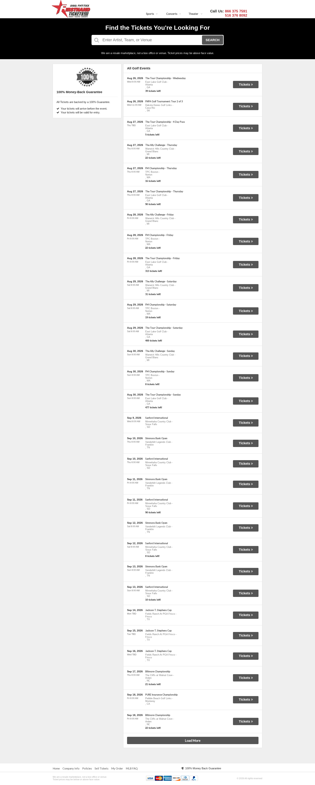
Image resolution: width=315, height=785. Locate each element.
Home (56, 768)
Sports (150, 13)
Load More (193, 740)
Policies (87, 768)
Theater (193, 13)
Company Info (71, 768)
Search (212, 40)
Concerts (171, 13)
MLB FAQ (132, 768)
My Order (117, 768)
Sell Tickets (101, 768)
